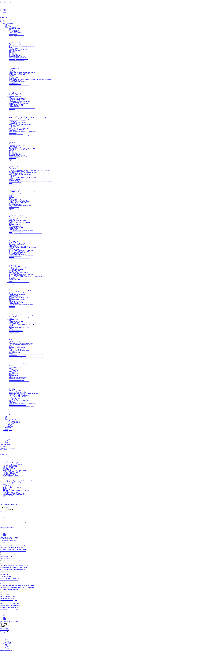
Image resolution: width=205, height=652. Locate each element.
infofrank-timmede (4, 628)
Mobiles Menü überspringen (5, 20)
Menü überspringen (3, 9)
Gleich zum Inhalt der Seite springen (6, 0)
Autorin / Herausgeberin (7, 521)
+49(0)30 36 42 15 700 (6, 629)
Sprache (4, 519)
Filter (1, 511)
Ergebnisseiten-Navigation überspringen (7, 527)
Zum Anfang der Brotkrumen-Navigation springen (8, 504)
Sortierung (4, 523)
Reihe (4, 517)
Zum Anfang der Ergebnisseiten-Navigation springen (9, 537)
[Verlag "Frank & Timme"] (9, 1)
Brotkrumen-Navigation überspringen (6, 498)
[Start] (0, 18)
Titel (3, 515)
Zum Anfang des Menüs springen (6, 17)
